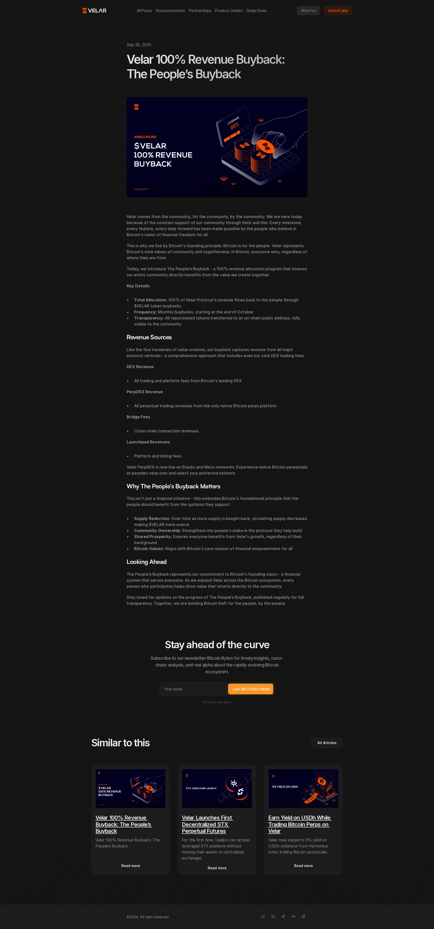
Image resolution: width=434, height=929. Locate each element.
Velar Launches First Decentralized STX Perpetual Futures (207, 824)
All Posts (144, 10)
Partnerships (200, 10)
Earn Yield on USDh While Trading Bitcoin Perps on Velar (300, 824)
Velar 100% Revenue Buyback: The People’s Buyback (123, 824)
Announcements (170, 10)
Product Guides (228, 10)
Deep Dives (256, 10)
